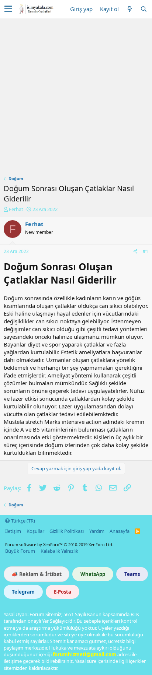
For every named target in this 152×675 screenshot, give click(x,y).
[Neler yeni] (129, 9)
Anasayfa (119, 531)
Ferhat (16, 209)
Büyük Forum (20, 551)
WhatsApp (92, 574)
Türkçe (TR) (22, 520)
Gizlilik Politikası (66, 531)
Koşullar (35, 531)
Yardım (96, 531)
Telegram (23, 591)
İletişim (13, 531)
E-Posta (62, 591)
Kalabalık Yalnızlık (59, 551)
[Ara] (144, 9)
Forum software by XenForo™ (59, 544)
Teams (132, 574)
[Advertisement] (76, 98)
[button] (8, 9)
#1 (145, 251)
